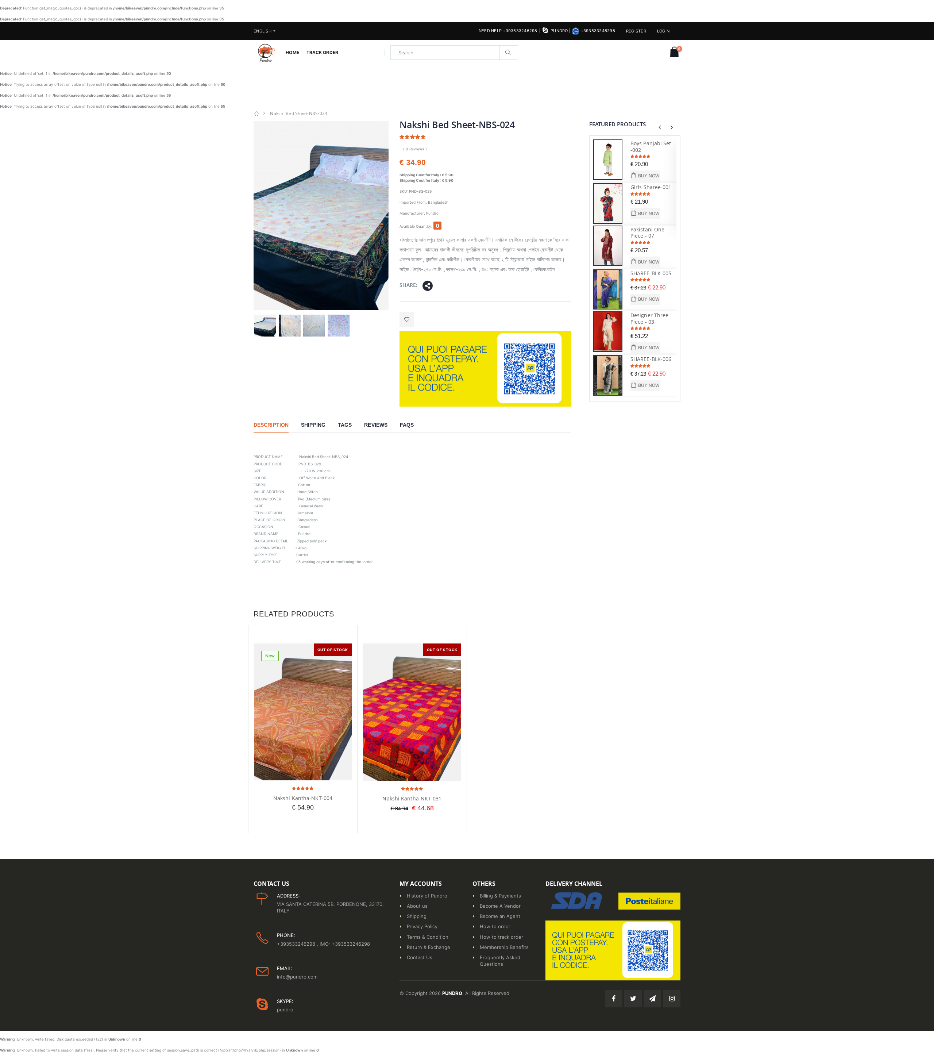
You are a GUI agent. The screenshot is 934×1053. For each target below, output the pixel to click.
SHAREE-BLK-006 (650, 359)
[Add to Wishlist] (407, 319)
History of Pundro (427, 896)
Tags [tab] (345, 425)
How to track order (501, 937)
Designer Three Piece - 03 (649, 318)
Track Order (322, 52)
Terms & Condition (427, 937)
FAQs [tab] (407, 425)
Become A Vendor (500, 906)
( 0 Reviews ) (415, 149)
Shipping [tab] (313, 425)
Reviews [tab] (375, 425)
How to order (495, 926)
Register (636, 31)
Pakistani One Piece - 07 (647, 232)
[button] (674, 52)
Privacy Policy (422, 926)
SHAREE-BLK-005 (650, 273)
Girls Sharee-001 (651, 187)
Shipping (417, 916)
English (262, 31)
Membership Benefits (504, 947)
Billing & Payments (500, 896)
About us (417, 906)
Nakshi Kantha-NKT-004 (302, 798)
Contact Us (419, 957)
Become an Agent (500, 916)
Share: (408, 285)
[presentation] (660, 127)
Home (292, 52)
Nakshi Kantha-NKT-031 (411, 798)
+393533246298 (597, 30)
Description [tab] (271, 425)
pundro (559, 30)
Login (663, 31)
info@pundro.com (297, 977)
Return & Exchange (428, 947)
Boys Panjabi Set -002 (650, 146)
